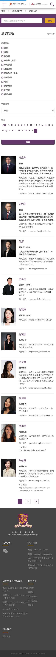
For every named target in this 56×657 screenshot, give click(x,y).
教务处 (31, 605)
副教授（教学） (11, 60)
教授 (6, 52)
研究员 (7, 90)
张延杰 (22, 279)
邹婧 (21, 241)
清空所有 (51, 34)
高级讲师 (8, 69)
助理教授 (8, 64)
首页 (3, 11)
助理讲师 (8, 94)
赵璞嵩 (22, 309)
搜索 (50, 21)
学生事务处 (33, 596)
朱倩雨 (22, 460)
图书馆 (31, 588)
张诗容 (22, 361)
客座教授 (8, 77)
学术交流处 (33, 600)
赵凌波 (22, 334)
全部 (6, 47)
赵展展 (22, 398)
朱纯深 (22, 203)
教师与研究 (17, 11)
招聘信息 (6, 636)
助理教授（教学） (11, 73)
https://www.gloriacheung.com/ (32, 450)
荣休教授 (8, 86)
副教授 (7, 56)
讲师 (6, 81)
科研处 (31, 592)
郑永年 (22, 157)
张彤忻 (22, 425)
